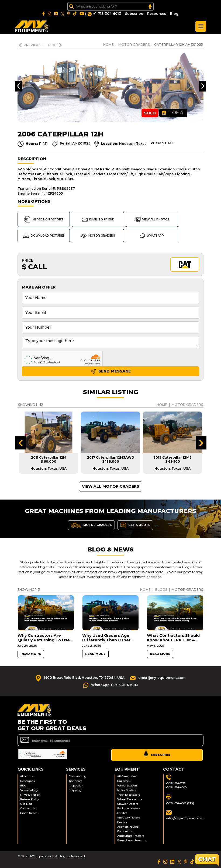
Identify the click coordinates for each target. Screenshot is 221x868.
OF (176, 113)
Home (108, 45)
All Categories (126, 776)
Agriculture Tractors (130, 836)
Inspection (76, 785)
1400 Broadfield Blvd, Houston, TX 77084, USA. (84, 678)
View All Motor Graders (110, 486)
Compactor (124, 831)
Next (52, 45)
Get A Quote (138, 524)
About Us (26, 776)
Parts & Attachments (131, 840)
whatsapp (155, 235)
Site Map (26, 804)
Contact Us (27, 808)
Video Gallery (29, 790)
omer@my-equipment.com (161, 678)
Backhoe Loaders (128, 808)
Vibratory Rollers (128, 817)
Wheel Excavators (129, 799)
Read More (30, 654)
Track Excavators (128, 794)
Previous (33, 45)
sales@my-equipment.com (184, 818)
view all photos (156, 219)
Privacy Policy (30, 794)
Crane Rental (29, 813)
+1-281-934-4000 (176, 787)
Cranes (122, 822)
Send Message (114, 371)
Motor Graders (134, 45)
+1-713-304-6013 (107, 14)
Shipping (75, 790)
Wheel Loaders (127, 785)
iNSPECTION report (47, 219)
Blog (174, 14)
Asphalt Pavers (128, 826)
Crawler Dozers (127, 804)
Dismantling (77, 776)
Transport (75, 781)
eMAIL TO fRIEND (102, 219)
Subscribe (134, 14)
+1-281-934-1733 (175, 783)
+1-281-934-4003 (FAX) (180, 803)
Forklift (122, 813)
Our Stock (123, 781)
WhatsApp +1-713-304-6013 (114, 685)
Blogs (161, 590)
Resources (156, 14)
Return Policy (29, 799)
